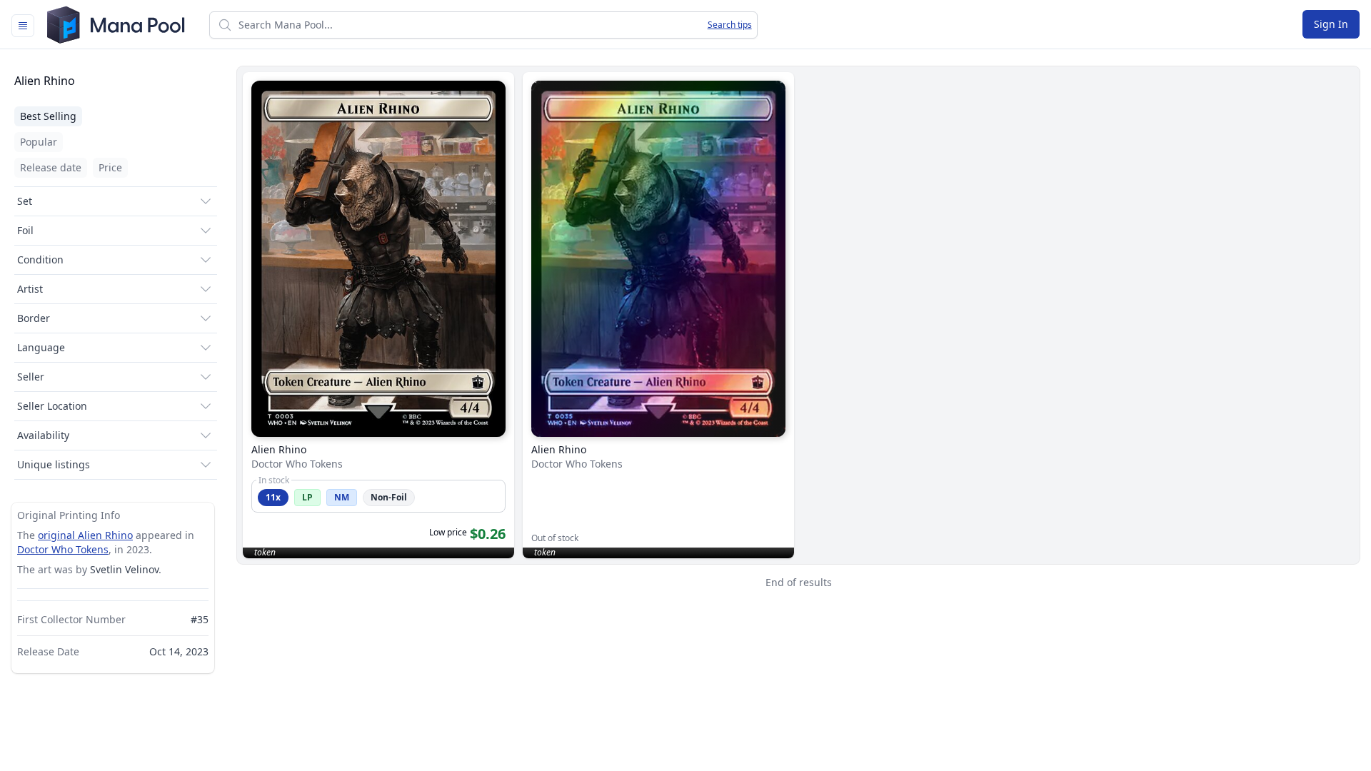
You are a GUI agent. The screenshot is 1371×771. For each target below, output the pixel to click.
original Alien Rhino (85, 535)
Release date (50, 167)
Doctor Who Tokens (63, 549)
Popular (38, 141)
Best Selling (48, 116)
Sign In (1331, 24)
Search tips (730, 25)
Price (110, 167)
